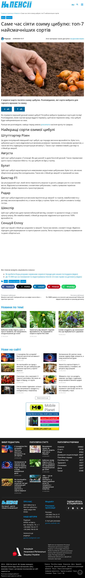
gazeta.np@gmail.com (31, 538)
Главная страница (7, 13)
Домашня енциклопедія (75, 566)
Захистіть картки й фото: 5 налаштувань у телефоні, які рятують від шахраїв (70, 366)
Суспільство (49, 566)
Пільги (54, 569)
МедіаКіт (49, 501)
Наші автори (30, 517)
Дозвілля (48, 569)
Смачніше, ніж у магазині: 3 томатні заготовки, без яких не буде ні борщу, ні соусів (29, 378)
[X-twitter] (77, 508)
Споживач (48, 573)
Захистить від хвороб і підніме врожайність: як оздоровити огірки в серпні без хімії (42, 332)
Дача (3, 17)
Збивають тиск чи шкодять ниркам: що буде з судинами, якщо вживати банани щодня (70, 378)
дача (5, 281)
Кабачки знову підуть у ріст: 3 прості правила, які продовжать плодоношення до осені (13, 332)
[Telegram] (72, 508)
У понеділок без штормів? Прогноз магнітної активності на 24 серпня (28, 356)
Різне (54, 573)
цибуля (23, 281)
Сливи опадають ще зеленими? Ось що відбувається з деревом (71, 331)
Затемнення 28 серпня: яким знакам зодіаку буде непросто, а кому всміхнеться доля (71, 356)
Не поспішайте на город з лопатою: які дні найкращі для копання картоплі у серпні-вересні (28, 367)
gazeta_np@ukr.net (52, 523)
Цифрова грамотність (52, 571)
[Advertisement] (42, 251)
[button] (82, 4)
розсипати (45, 124)
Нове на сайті (11, 349)
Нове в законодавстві (65, 569)
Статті (60, 573)
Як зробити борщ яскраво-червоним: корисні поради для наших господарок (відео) (42, 274)
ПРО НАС (27, 501)
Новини (17, 13)
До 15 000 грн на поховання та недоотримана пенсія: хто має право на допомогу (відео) (44, 277)
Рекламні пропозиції (50, 507)
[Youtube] (81, 508)
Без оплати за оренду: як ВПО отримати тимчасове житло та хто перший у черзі (70, 388)
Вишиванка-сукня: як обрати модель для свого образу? (48, 450)
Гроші (75, 571)
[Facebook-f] (68, 508)
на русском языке (77, 39)
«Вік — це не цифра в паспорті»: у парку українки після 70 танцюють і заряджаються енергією (48, 482)
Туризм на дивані (66, 571)
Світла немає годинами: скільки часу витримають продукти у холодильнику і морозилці (29, 388)
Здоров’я (78, 564)
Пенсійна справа (56, 564)
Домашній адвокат (60, 566)
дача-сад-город (14, 281)
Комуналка (66, 564)
